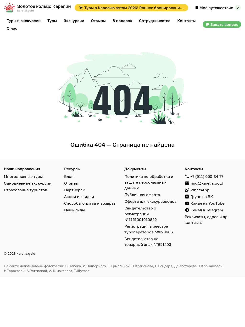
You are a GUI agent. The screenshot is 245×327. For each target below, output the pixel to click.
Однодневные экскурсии (27, 183)
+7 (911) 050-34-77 (206, 176)
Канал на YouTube (207, 203)
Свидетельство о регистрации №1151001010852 (140, 214)
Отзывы (71, 183)
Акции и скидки (79, 196)
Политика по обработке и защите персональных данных (148, 182)
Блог (68, 176)
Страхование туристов (25, 189)
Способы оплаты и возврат (90, 203)
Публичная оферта (142, 194)
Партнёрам (74, 189)
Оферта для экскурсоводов (150, 201)
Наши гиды (74, 210)
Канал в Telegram (206, 210)
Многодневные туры (23, 176)
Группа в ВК (201, 196)
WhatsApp (199, 189)
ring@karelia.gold (206, 183)
